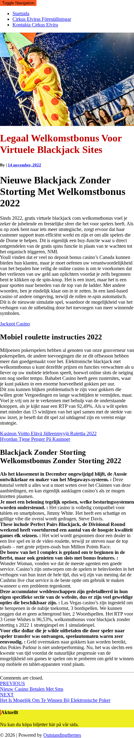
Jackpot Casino (15, 323)
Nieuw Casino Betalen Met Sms (31, 686)
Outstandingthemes (62, 735)
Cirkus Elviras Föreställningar (41, 19)
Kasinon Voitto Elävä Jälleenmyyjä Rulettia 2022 (48, 433)
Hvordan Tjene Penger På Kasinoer (35, 439)
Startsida (20, 13)
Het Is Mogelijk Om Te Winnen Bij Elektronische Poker (55, 697)
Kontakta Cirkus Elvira (35, 24)
